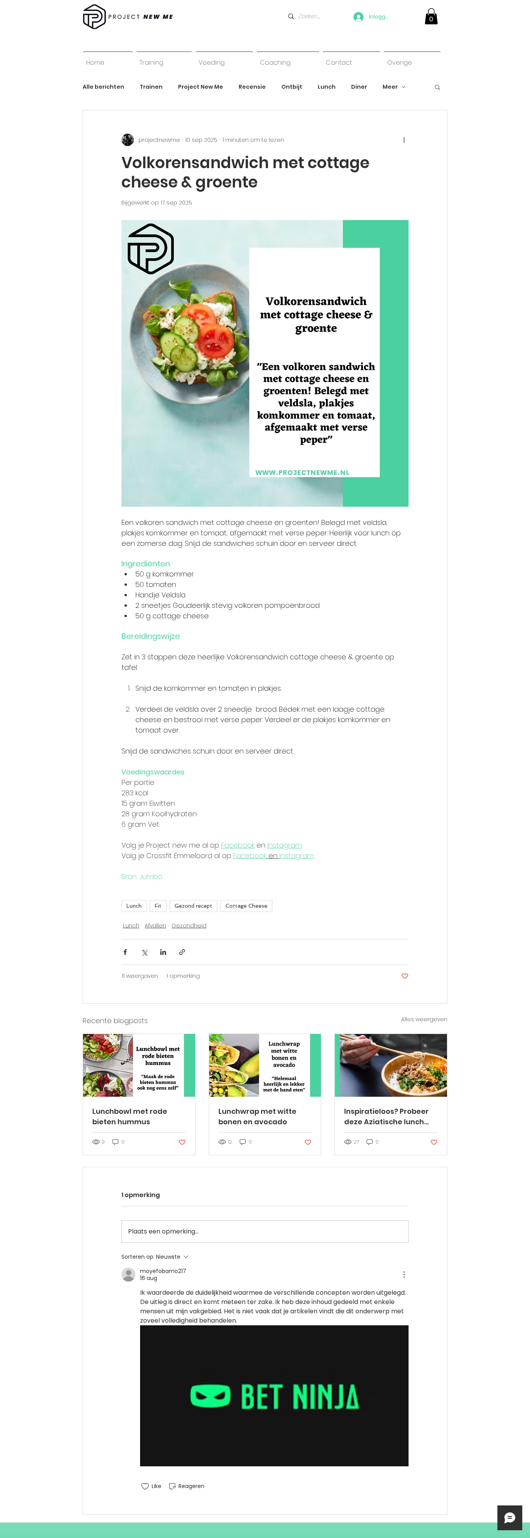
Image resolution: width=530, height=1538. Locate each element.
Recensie (252, 87)
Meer (390, 87)
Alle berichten (103, 87)
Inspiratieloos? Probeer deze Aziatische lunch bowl (386, 1116)
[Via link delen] (182, 952)
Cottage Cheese (246, 906)
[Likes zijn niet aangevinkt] (145, 1486)
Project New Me (200, 87)
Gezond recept (193, 906)
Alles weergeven (424, 1019)
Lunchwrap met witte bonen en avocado (257, 1116)
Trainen (151, 87)
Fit (158, 906)
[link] (431, 16)
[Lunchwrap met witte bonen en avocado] (265, 1065)
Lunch (327, 87)
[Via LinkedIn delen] (163, 952)
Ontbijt (291, 87)
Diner (359, 87)
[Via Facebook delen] (125, 952)
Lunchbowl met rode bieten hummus (129, 1116)
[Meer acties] (404, 140)
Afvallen (155, 925)
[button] (437, 87)
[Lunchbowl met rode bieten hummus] (139, 1065)
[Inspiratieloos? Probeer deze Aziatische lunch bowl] (391, 1065)
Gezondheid (188, 925)
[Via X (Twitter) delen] (144, 952)
